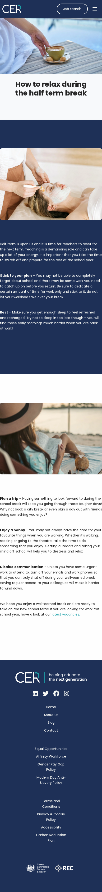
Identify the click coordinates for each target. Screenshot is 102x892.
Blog (51, 722)
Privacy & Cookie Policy (51, 817)
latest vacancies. (66, 614)
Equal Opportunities (51, 748)
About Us (51, 714)
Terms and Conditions (51, 804)
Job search (72, 8)
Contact (51, 730)
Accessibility (51, 827)
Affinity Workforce (51, 756)
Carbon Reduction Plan (51, 838)
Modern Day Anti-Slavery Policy (51, 780)
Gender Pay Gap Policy (51, 767)
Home (51, 707)
